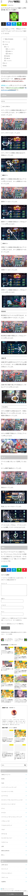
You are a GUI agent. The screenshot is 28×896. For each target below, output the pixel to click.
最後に (5, 65)
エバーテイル (3, 5)
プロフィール (4, 877)
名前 (3, 598)
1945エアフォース (5, 774)
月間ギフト (10, 53)
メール (3, 605)
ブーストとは (7, 41)
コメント (4, 583)
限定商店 (8, 56)
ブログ (3, 829)
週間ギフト (10, 51)
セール (7, 46)
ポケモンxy (4, 833)
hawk (2, 783)
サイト (2, 611)
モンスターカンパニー (6, 838)
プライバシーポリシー (6, 873)
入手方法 (6, 44)
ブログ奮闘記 (14, 1)
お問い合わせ (4, 864)
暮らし (3, 854)
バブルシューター (5, 821)
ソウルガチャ (9, 60)
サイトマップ (4, 868)
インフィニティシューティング (8, 787)
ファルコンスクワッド (6, 825)
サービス (3, 812)
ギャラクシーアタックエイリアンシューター (12, 799)
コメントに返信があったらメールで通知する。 (13, 623)
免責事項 (3, 881)
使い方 (5, 63)
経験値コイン (5, 85)
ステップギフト (11, 49)
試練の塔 (8, 58)
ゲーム (3, 808)
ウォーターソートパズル (7, 791)
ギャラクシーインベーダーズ (8, 804)
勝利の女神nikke (5, 850)
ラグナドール (4, 842)
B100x (3, 778)
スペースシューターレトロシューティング (11, 816)
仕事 (2, 846)
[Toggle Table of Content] (23, 39)
